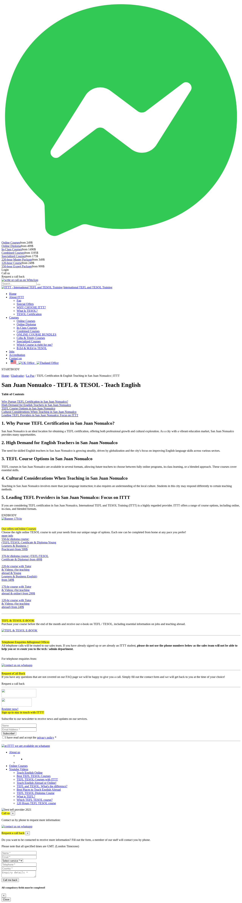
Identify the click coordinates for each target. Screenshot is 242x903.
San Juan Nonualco (27, 384)
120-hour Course (12, 263)
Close (6, 899)
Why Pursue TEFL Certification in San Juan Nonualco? (35, 401)
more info (7, 535)
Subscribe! (9, 733)
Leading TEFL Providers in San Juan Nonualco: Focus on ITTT (40, 415)
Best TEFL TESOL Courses (33, 776)
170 (4, 596)
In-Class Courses (12, 249)
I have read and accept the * (30, 737)
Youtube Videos (18, 769)
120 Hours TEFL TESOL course (36, 803)
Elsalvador (17, 375)
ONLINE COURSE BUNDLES (36, 334)
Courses (14, 317)
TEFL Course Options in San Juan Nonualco (28, 408)
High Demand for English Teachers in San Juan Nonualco (36, 405)
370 (4, 562)
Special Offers (25, 304)
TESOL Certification (29, 314)
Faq (19, 300)
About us (14, 752)
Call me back (10, 880)
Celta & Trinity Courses (31, 338)
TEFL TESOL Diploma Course (35, 793)
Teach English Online (30, 772)
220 (4, 583)
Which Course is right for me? (35, 344)
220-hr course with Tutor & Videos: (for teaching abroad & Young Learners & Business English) (19, 573)
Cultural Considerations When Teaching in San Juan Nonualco (39, 411)
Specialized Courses (14, 256)
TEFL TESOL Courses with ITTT (37, 779)
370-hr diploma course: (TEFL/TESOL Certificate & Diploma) (25, 557)
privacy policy (45, 737)
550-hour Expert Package (17, 266)
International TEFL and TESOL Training (87, 287)
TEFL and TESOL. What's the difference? (42, 786)
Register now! (10, 709)
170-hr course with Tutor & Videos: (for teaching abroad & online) (18, 590)
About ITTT (16, 297)
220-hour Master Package (17, 259)
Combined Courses (13, 252)
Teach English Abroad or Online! (36, 782)
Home (12, 293)
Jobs (11, 351)
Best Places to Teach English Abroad (39, 789)
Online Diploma (11, 246)
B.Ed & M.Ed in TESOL (32, 348)
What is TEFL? (26, 796)
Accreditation (17, 355)
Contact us (15, 358)
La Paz (30, 375)
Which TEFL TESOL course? (35, 799)
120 (4, 610)
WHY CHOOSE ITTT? (31, 307)
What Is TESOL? (27, 310)
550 (4, 552)
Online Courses (11, 242)
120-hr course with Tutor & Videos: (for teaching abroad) (16, 604)
